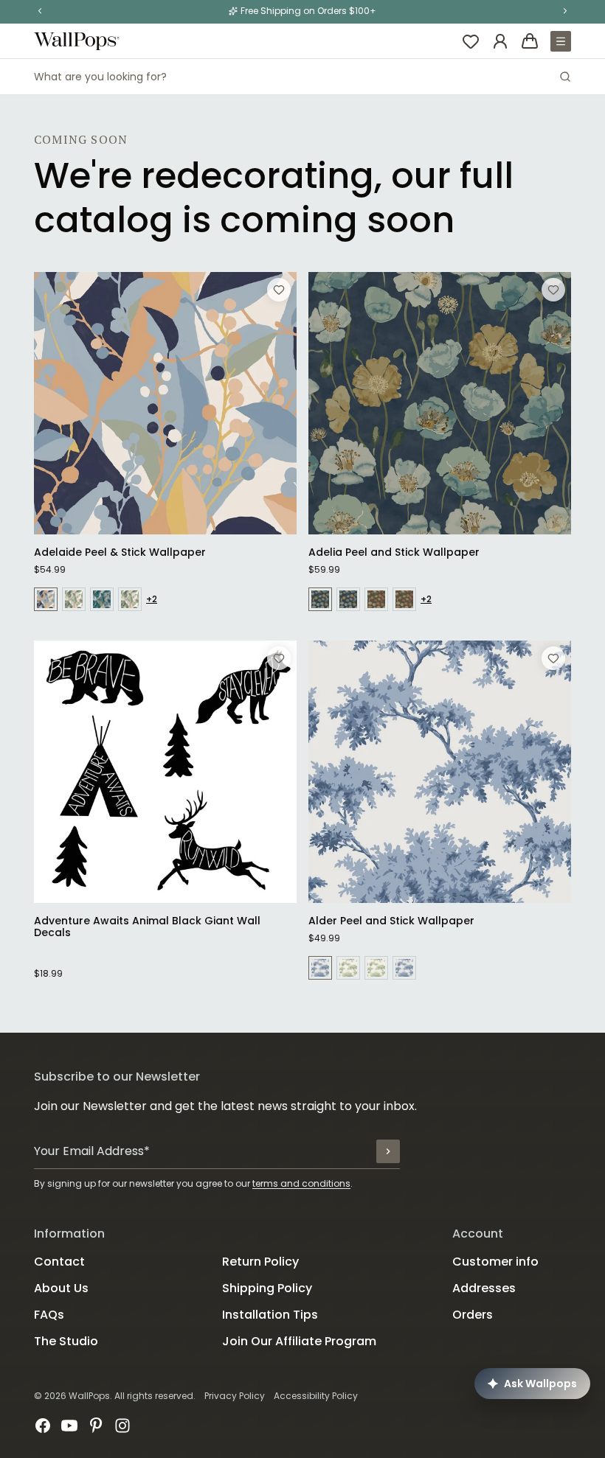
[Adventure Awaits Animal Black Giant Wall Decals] (165, 772)
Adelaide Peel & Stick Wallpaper (120, 552)
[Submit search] (565, 77)
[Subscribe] (388, 1151)
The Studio (66, 1341)
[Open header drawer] (560, 41)
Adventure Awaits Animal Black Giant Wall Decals (147, 926)
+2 (151, 599)
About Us (61, 1288)
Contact (59, 1261)
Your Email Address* (92, 1151)
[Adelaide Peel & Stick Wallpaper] (165, 403)
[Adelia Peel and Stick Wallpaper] (439, 403)
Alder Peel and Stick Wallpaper (391, 921)
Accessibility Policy (316, 1395)
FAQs (49, 1314)
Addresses (484, 1288)
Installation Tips (270, 1314)
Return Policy (260, 1261)
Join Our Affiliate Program (299, 1341)
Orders (472, 1314)
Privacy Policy (234, 1395)
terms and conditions (301, 1183)
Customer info (495, 1261)
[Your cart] (530, 41)
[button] (40, 11)
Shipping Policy (267, 1288)
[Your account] (500, 41)
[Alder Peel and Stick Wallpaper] (439, 772)
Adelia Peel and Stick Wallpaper (394, 552)
